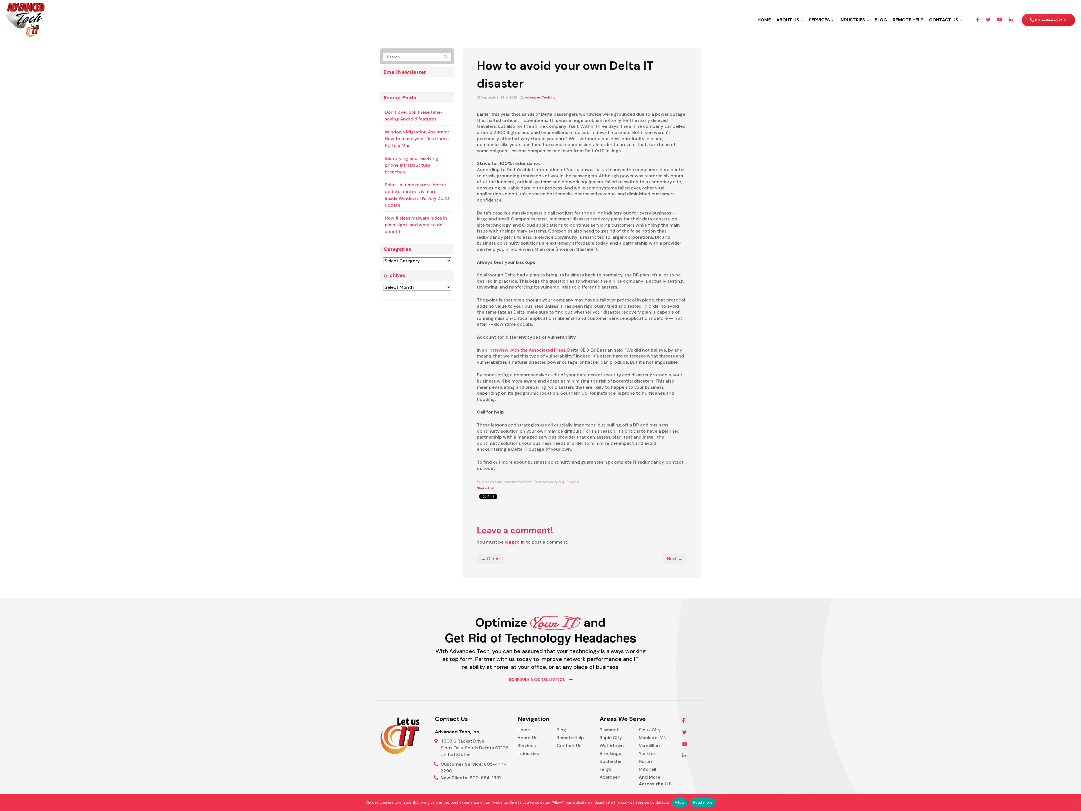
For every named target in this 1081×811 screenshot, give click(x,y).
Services (526, 746)
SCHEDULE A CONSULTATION (537, 679)
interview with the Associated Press (526, 350)
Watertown (612, 746)
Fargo (606, 769)
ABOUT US (788, 20)
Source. (573, 482)
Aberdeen (610, 777)
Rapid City (611, 738)
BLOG (881, 20)
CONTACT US (944, 20)
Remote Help (570, 738)
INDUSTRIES (852, 20)
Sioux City (650, 730)
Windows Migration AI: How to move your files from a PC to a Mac (417, 138)
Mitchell (647, 769)
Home (523, 730)
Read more (703, 802)
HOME (764, 20)
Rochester (611, 761)
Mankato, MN (653, 738)
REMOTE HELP (908, 20)
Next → (674, 559)
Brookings (610, 753)
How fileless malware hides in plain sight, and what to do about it (416, 224)
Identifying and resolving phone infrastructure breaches (411, 165)
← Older (490, 559)
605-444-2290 (1050, 20)
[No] (1074, 802)
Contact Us (569, 746)
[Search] (445, 57)
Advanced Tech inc (540, 97)
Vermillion (649, 746)
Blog (561, 730)
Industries (528, 753)
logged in (515, 542)
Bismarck (609, 730)
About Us (527, 738)
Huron (645, 761)
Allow (680, 802)
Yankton (647, 753)
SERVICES (820, 20)
